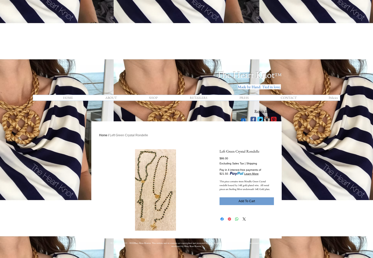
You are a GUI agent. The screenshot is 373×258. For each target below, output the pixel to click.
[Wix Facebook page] (253, 120)
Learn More (251, 173)
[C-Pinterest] (274, 120)
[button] (243, 119)
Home (103, 135)
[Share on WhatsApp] (236, 219)
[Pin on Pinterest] (229, 219)
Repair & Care (264, 111)
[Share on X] (244, 219)
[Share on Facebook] (222, 219)
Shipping (251, 163)
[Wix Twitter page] (260, 120)
